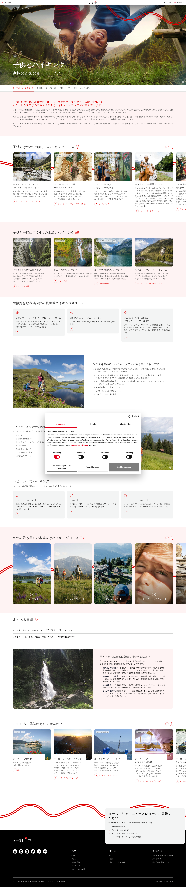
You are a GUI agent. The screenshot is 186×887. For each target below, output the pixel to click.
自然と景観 (75, 862)
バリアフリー (157, 859)
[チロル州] (72, 511)
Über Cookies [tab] (125, 424)
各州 (75, 88)
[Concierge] (170, 3)
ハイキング (75, 866)
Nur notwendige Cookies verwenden (62, 467)
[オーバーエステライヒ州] (126, 511)
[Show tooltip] (183, 82)
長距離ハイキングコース (46, 88)
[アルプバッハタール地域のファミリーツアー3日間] (126, 337)
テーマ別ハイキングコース (23, 88)
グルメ (74, 859)
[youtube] (45, 851)
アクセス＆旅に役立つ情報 (162, 855)
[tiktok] (33, 851)
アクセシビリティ (52, 881)
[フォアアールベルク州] (18, 514)
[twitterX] (39, 851)
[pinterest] (27, 851)
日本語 (179, 3)
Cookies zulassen (124, 467)
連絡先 (63, 881)
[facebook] (21, 851)
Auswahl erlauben (93, 467)
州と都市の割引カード (161, 862)
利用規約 (26, 881)
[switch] (81, 457)
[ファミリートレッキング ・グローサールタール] (18, 331)
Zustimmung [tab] (61, 424)
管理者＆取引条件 (38, 881)
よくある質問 (85, 88)
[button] (179, 2)
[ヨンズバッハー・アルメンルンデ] (72, 329)
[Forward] (171, 147)
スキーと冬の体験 (78, 869)
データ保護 (16, 881)
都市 (73, 855)
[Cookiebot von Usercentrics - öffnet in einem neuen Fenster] (129, 417)
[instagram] (15, 851)
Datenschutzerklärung (79, 445)
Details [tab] (93, 424)
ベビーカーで (64, 88)
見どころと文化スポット (118, 862)
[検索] (165, 3)
